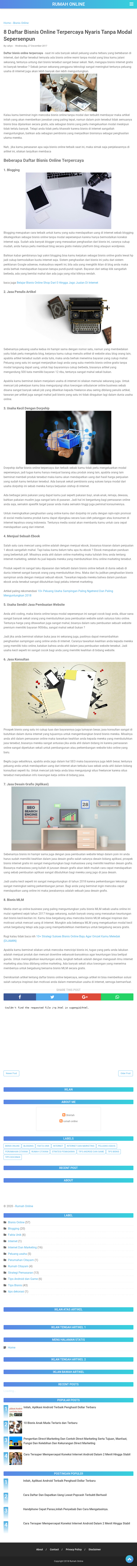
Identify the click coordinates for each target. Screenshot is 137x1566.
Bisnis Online (12, 1146)
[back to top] (129, 1559)
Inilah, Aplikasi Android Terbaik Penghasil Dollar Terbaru (60, 1407)
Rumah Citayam (39, 1151)
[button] (131, 4)
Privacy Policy (74, 1549)
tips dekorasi (12, 1157)
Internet (58, 1146)
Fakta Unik (43, 1146)
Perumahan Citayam (16, 1151)
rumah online (70, 1121)
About (39, 1549)
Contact (54, 1549)
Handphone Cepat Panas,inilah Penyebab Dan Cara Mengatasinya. (65, 1509)
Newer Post (11, 1073)
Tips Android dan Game (91, 1151)
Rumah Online (68, 4)
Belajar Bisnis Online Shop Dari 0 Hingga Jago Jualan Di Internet (57, 282)
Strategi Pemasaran (63, 1151)
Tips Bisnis (113, 1151)
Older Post (126, 1073)
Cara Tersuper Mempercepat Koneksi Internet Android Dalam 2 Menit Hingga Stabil (77, 1454)
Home (11, 1347)
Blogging (28, 1146)
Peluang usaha (106, 1146)
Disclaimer (95, 1549)
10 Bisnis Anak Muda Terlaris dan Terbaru (50, 1423)
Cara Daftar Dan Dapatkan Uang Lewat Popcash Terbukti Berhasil (65, 1495)
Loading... (10, 1391)
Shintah (70, 1115)
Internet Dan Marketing (80, 1146)
